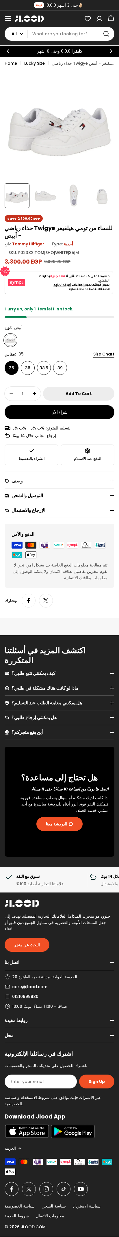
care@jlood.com (29, 987)
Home (11, 63)
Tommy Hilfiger (28, 244)
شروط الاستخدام (35, 1097)
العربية (10, 1148)
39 (60, 368)
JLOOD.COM (33, 1227)
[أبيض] (10, 340)
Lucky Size (34, 63)
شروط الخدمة (17, 1216)
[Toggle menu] (8, 18)
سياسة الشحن (54, 1206)
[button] (8, 51)
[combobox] (59, 34)
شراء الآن (59, 412)
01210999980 (25, 996)
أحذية (68, 244)
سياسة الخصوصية (20, 1206)
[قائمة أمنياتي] (87, 18)
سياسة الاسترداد (87, 1206)
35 (11, 368)
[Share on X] (46, 601)
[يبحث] (106, 33)
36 (27, 368)
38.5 (44, 368)
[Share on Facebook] (29, 601)
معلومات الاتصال (50, 1216)
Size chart (103, 354)
